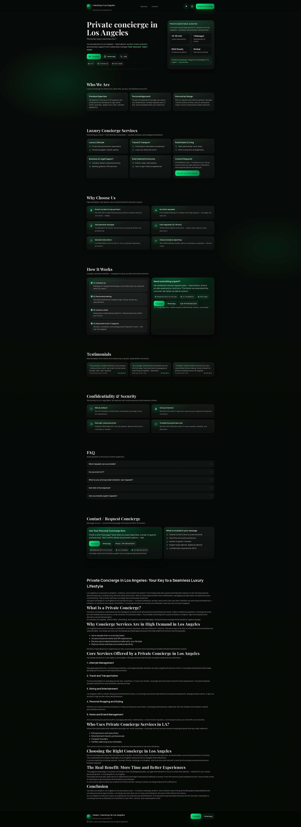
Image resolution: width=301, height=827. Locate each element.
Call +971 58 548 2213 (188, 304)
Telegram (95, 56)
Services (144, 6)
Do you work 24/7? (96, 472)
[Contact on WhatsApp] (192, 6)
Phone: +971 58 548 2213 (125, 544)
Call (125, 56)
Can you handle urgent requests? (103, 496)
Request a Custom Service (187, 173)
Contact (155, 6)
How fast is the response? (100, 488)
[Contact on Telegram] (186, 6)
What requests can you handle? (102, 464)
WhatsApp (111, 56)
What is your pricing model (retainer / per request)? (111, 480)
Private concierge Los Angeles (138, 760)
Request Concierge (205, 6)
